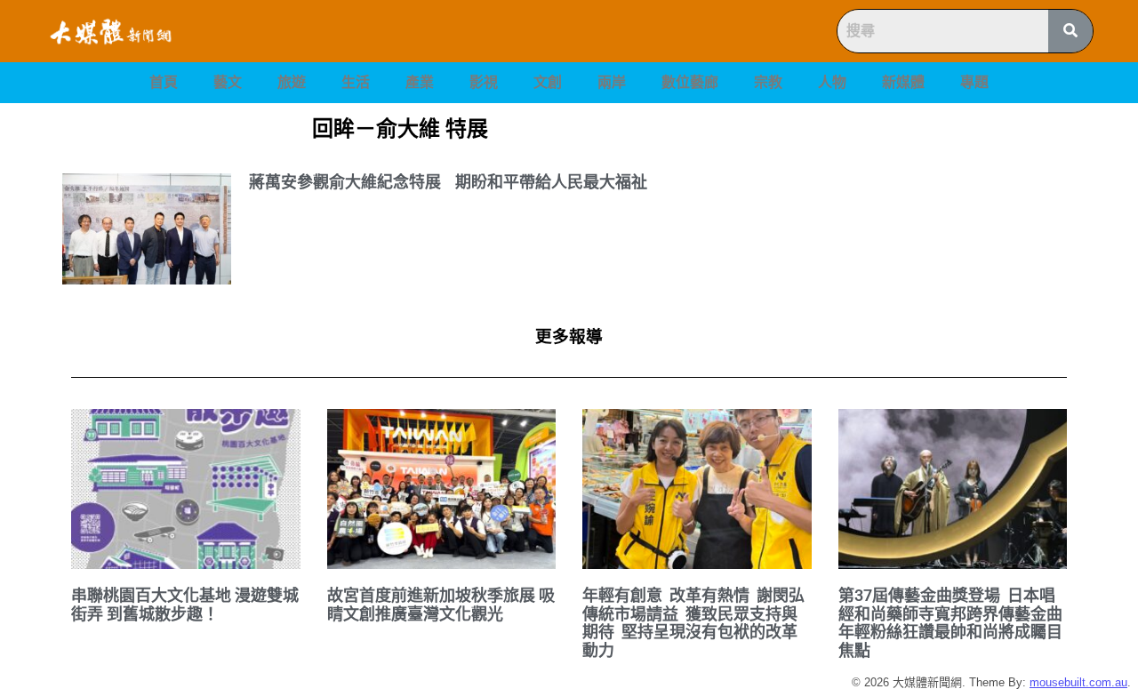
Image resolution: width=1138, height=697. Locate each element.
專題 (974, 82)
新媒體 (903, 82)
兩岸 (611, 82)
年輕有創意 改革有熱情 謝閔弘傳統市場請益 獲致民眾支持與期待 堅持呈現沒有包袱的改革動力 (693, 623)
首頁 (163, 82)
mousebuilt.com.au (1078, 682)
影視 (483, 82)
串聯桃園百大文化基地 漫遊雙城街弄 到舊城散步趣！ (185, 604)
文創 (547, 82)
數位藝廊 (689, 82)
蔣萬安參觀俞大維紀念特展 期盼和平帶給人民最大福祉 (448, 181)
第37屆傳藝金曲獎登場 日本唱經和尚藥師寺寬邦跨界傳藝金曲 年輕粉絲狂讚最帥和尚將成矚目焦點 (952, 623)
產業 (419, 82)
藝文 (227, 82)
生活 (355, 82)
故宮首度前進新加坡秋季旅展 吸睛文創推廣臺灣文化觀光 (441, 604)
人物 (832, 82)
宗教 (768, 82)
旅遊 (291, 82)
